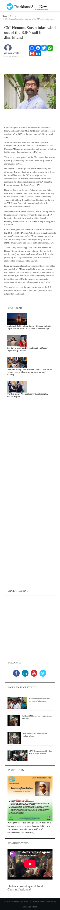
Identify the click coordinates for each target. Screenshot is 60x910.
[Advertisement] (30, 626)
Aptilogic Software (30, 906)
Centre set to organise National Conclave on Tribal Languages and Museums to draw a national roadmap (29, 372)
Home (4, 16)
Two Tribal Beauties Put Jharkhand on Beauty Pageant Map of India (27, 349)
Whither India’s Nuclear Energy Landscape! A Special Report (27, 395)
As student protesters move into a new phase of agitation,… (40, 699)
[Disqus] (30, 448)
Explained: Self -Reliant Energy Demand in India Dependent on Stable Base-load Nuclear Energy (29, 327)
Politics (13, 16)
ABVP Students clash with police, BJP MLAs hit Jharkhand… (40, 752)
